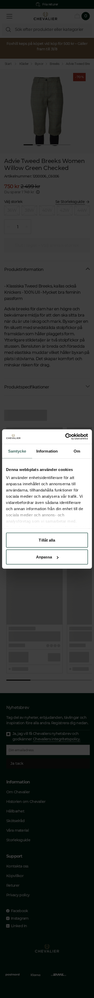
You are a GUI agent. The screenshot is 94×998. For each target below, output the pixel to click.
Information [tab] (47, 451)
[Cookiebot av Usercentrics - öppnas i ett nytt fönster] (66, 436)
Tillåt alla (47, 540)
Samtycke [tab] (17, 451)
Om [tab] (77, 451)
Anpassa (44, 557)
